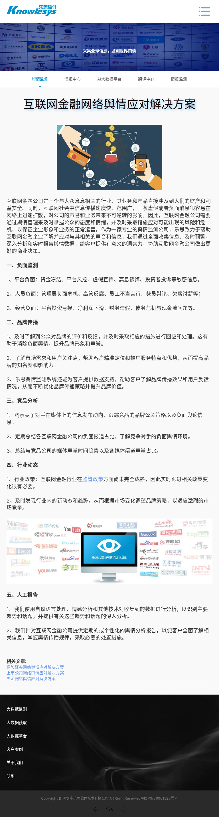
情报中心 (72, 78)
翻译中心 (146, 78)
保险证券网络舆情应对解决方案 (35, 667)
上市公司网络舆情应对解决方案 (35, 672)
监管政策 (92, 479)
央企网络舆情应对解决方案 (31, 678)
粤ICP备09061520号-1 (159, 798)
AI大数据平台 (109, 78)
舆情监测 (40, 78)
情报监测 (179, 78)
